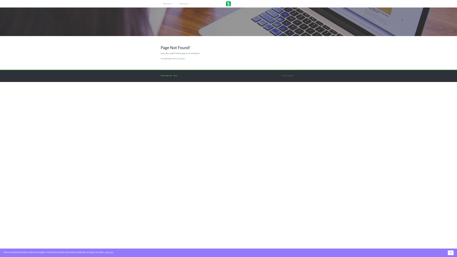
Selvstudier (183, 4)
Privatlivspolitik (287, 76)
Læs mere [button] (109, 252)
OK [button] (451, 253)
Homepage (180, 59)
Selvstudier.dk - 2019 (169, 76)
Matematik (167, 4)
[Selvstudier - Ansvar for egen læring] (228, 3)
